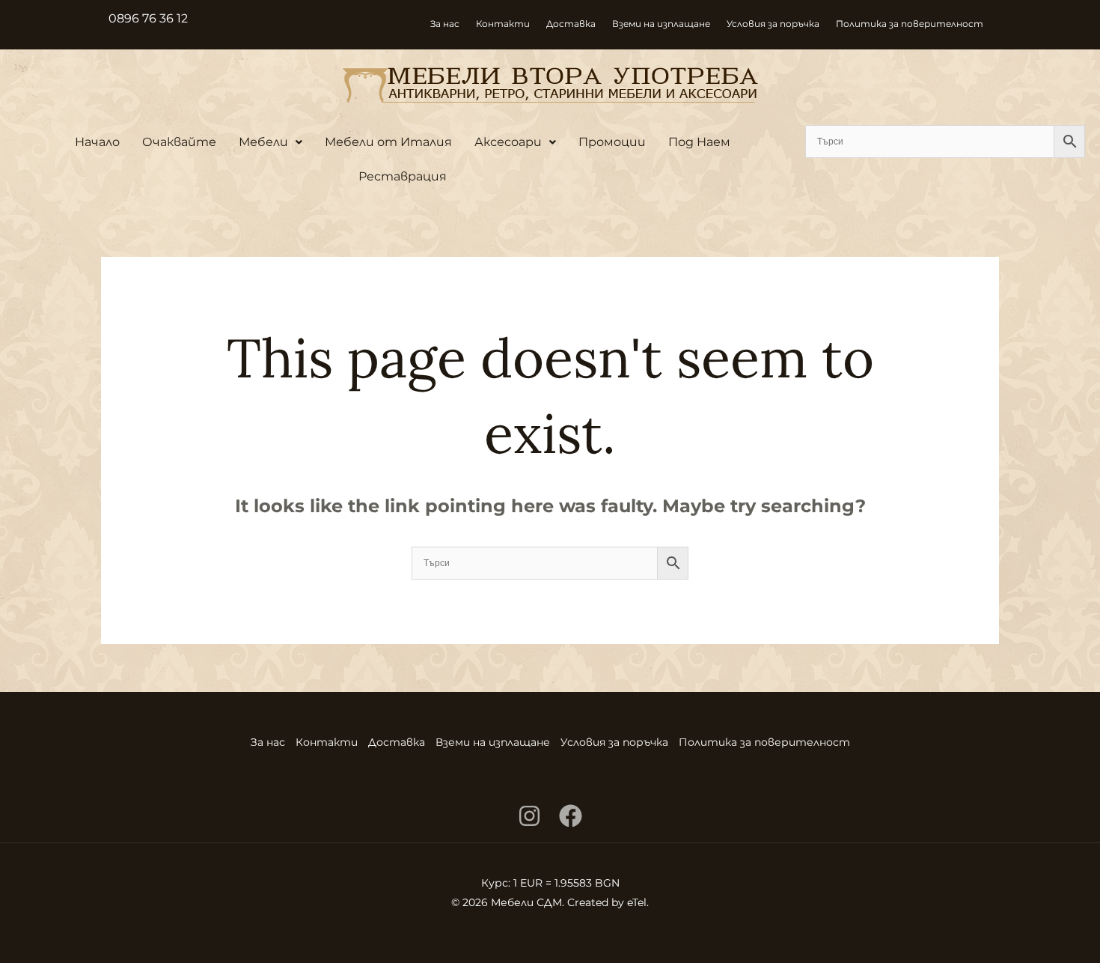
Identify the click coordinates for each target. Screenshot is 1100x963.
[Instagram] (529, 815)
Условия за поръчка (773, 23)
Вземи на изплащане (661, 23)
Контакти (503, 23)
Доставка (571, 23)
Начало (97, 142)
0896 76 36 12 (148, 18)
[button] (270, 142)
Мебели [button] (263, 142)
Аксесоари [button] (508, 142)
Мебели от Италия (388, 142)
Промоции (612, 142)
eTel (637, 902)
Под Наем (699, 142)
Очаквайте (179, 142)
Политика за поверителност (909, 23)
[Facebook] (570, 815)
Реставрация (402, 176)
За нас (444, 23)
